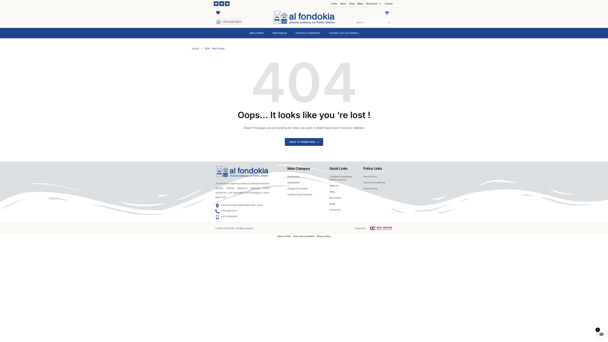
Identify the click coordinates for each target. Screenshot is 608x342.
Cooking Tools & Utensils (343, 33)
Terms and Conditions (374, 182)
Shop (351, 3)
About (343, 3)
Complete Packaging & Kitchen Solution (340, 178)
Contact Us (334, 210)
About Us (334, 185)
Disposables (279, 33)
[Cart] (387, 13)
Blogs (360, 3)
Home (334, 3)
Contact (389, 3)
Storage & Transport (307, 33)
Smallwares (257, 33)
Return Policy (370, 176)
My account (372, 3)
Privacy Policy (370, 188)
